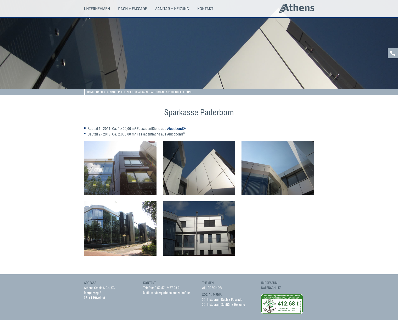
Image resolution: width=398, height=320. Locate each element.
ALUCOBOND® (212, 288)
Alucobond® (176, 128)
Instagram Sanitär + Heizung (226, 305)
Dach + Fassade (132, 8)
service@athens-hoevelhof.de (170, 293)
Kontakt (205, 8)
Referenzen (125, 92)
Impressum (269, 283)
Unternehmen (97, 8)
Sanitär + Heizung (172, 8)
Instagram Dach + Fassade (224, 300)
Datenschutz (271, 288)
